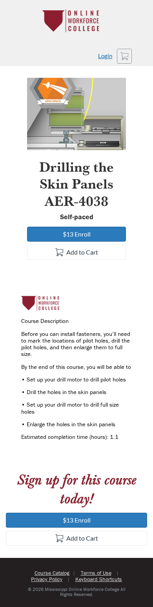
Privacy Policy (46, 579)
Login (105, 56)
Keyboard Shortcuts (98, 579)
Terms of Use (96, 572)
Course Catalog (52, 572)
